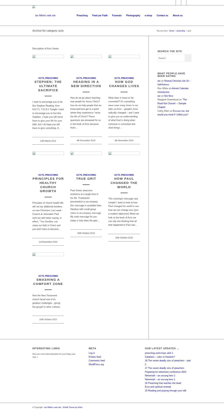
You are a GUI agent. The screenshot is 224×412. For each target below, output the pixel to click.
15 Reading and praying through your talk (165, 390)
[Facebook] (173, 2)
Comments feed (97, 360)
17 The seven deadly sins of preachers (164, 368)
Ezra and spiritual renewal (158, 386)
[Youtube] (183, 2)
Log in (92, 353)
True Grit (86, 178)
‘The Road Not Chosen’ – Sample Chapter (172, 103)
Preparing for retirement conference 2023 (165, 372)
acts (41, 78)
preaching (181, 31)
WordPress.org (96, 364)
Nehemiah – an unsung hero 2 (160, 375)
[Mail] (189, 2)
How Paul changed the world (124, 183)
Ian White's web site (52, 407)
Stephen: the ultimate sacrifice (48, 86)
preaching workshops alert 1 (159, 353)
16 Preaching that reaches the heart (163, 383)
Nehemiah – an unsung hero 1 (160, 379)
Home (171, 31)
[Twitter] (178, 2)
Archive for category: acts (48, 30)
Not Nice (168, 96)
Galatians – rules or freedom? (160, 357)
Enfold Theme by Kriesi (72, 407)
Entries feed (95, 357)
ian (159, 81)
